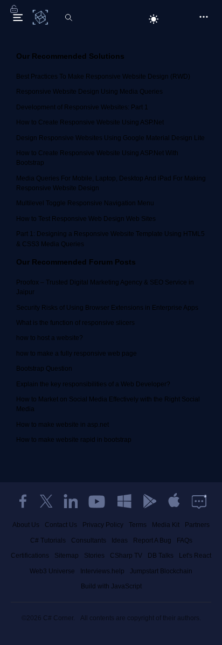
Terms (138, 525)
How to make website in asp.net (62, 424)
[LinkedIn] (71, 501)
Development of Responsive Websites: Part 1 (82, 107)
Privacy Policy (102, 525)
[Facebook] (22, 501)
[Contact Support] (199, 501)
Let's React (195, 555)
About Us (25, 525)
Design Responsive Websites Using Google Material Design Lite (110, 138)
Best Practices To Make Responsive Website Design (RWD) (103, 76)
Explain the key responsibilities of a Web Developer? (93, 384)
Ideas (120, 540)
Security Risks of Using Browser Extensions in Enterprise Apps (107, 307)
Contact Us (61, 525)
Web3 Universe (52, 571)
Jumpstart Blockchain (161, 571)
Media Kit (165, 525)
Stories (94, 555)
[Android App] (149, 501)
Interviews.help (102, 571)
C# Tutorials (48, 540)
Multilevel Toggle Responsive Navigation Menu (85, 203)
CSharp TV (126, 555)
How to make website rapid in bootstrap (73, 439)
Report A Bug (152, 540)
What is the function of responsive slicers (75, 323)
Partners (197, 525)
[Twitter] (46, 501)
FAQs (184, 540)
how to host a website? (49, 338)
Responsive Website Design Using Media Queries (89, 91)
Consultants (88, 540)
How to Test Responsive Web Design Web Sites (86, 219)
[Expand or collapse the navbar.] (17, 17)
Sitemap (66, 555)
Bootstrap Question (44, 368)
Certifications (30, 555)
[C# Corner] (41, 17)
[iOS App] (174, 501)
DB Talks (161, 555)
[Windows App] (124, 501)
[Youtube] (97, 501)
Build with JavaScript (111, 586)
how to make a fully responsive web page (76, 353)
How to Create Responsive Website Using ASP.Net (90, 122)
